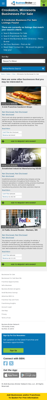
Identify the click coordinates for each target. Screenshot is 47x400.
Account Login (7, 307)
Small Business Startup (10, 293)
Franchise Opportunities (10, 282)
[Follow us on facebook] (5, 363)
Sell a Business (7, 285)
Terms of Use (6, 318)
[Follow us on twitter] (11, 363)
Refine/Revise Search (12, 68)
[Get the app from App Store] (11, 375)
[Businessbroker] (23, 3)
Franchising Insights (9, 303)
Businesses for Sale (18, 33)
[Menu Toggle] (3, 3)
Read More (6, 129)
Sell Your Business (12, 44)
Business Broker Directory (25, 39)
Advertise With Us (8, 296)
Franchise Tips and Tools (10, 300)
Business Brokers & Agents (11, 289)
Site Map (5, 311)
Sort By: (5, 57)
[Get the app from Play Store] (28, 375)
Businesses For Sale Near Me (12, 278)
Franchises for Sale (18, 36)
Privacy (4, 314)
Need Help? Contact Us (14, 47)
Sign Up (13, 350)
